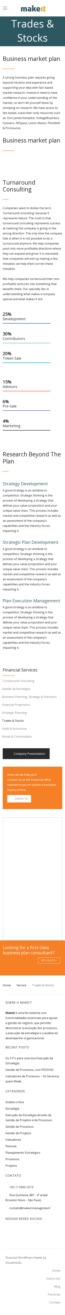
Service (21, 985)
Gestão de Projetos (18, 1133)
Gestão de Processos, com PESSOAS (29, 1070)
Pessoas (11, 1146)
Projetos (11, 1166)
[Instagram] (8, 1231)
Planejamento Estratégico (22, 1153)
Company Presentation (29, 754)
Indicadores (13, 1140)
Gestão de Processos (19, 1127)
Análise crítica (14, 1102)
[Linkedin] (15, 1231)
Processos (12, 1159)
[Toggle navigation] (5, 8)
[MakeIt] (33, 8)
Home (7, 985)
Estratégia (12, 1109)
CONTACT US (21, 798)
